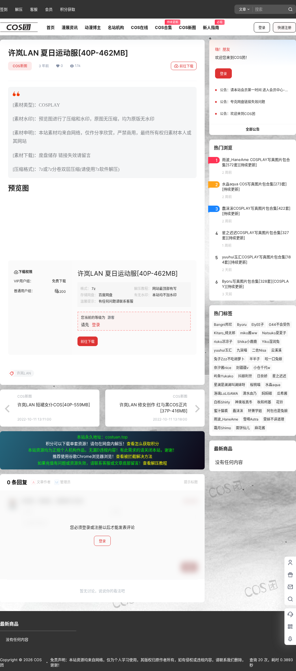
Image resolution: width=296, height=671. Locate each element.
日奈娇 (262, 376)
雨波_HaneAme (226, 419)
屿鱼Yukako (223, 376)
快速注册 (284, 27)
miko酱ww (248, 333)
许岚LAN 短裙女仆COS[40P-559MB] (53, 404)
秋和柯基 (264, 402)
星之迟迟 (279, 376)
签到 (4, 9)
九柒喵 (242, 350)
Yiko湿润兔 (271, 341)
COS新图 (20, 66)
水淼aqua (272, 385)
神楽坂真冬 (243, 402)
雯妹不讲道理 (273, 419)
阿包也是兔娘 (277, 411)
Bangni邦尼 (223, 324)
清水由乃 (250, 393)
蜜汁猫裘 (221, 411)
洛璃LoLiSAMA (226, 393)
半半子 (254, 359)
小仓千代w (262, 367)
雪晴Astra (250, 419)
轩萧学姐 (255, 411)
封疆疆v (242, 367)
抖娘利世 (245, 376)
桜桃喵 (255, 385)
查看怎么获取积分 (143, 443)
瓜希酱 (282, 393)
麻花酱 (260, 428)
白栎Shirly (222, 402)
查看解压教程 (155, 462)
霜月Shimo (222, 428)
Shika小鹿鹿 (247, 341)
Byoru (242, 324)
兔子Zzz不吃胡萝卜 (229, 359)
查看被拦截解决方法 (134, 456)
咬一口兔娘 (273, 359)
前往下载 (186, 66)
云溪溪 (276, 350)
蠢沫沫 (238, 411)
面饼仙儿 (243, 428)
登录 (261, 27)
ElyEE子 (257, 324)
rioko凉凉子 (223, 341)
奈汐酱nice (222, 367)
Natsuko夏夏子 (274, 333)
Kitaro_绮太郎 (224, 333)
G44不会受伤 (279, 324)
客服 (34, 9)
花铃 (279, 402)
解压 (19, 9)
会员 (49, 9)
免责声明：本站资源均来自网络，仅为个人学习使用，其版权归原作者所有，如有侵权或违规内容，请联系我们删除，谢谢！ (148, 662)
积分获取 (67, 9)
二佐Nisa (259, 350)
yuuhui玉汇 (223, 350)
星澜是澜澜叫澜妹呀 (229, 385)
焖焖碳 (267, 393)
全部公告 (253, 129)
